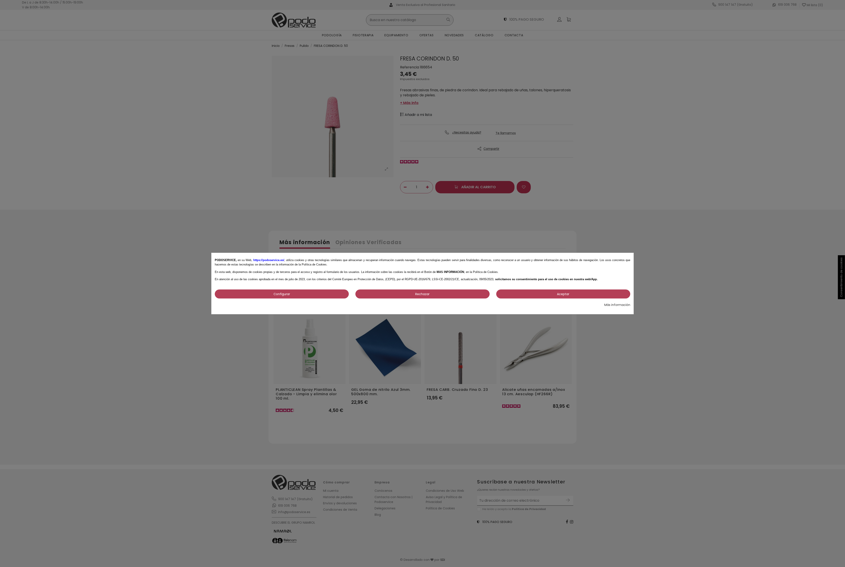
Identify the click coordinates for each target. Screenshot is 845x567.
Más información (617, 305)
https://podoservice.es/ (268, 260)
